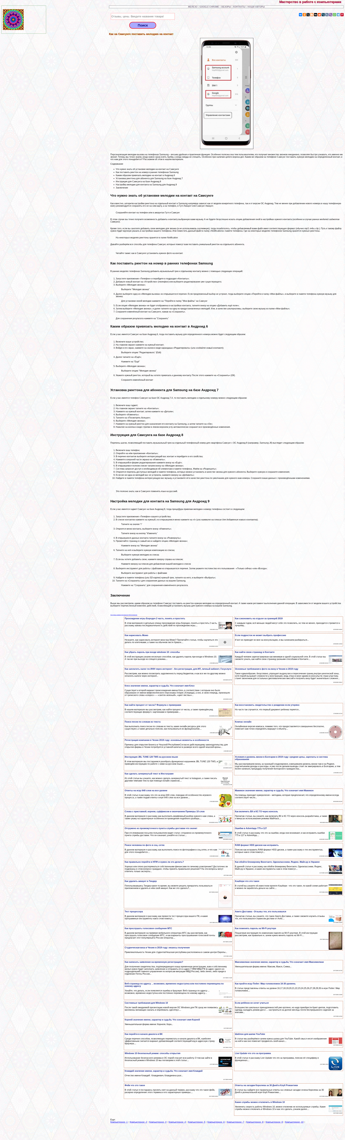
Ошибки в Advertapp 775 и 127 (251, 828)
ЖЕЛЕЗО (193, 7)
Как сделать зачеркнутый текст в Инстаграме (149, 774)
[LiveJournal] (323, 14)
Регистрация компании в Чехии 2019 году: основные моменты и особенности (167, 740)
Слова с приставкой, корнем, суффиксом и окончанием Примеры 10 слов (165, 811)
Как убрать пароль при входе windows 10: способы (152, 652)
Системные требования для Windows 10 (146, 1003)
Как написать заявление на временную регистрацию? (154, 962)
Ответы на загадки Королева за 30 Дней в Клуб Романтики (266, 1085)
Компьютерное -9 (274, 1122)
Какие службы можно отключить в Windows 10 (260, 1102)
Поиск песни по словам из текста (143, 722)
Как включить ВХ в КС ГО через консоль (256, 811)
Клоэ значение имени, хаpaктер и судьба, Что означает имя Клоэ (159, 686)
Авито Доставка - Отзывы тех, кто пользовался (260, 911)
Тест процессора (134, 911)
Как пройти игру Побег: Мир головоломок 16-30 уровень (265, 984)
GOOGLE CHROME (209, 7)
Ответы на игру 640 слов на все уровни (146, 790)
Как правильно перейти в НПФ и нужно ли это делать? (154, 862)
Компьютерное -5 (196, 1122)
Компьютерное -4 (177, 1122)
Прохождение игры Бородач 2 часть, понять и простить (155, 618)
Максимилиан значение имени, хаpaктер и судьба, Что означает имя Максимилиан (279, 962)
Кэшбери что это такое (247, 881)
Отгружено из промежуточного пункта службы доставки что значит (161, 828)
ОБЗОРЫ (226, 7)
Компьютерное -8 (254, 1122)
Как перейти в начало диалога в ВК (144, 1034)
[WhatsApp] (334, 14)
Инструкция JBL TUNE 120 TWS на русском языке (151, 757)
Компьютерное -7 (235, 1122)
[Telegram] (338, 14)
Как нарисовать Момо (136, 635)
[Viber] (330, 14)
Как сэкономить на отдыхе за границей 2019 (259, 618)
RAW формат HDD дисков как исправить (257, 845)
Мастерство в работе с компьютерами (312, 2)
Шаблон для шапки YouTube (250, 1034)
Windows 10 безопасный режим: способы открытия (152, 1053)
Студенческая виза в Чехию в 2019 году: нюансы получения (157, 947)
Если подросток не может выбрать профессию (260, 635)
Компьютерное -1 (119, 1122)
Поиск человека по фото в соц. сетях (145, 845)
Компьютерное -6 (216, 1122)
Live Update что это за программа (253, 1053)
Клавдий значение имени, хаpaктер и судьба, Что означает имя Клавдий (164, 1071)
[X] (308, 14)
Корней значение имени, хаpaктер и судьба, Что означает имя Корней (162, 1020)
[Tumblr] (327, 14)
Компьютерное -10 (294, 1122)
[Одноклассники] (304, 14)
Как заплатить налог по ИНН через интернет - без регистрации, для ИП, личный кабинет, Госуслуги (178, 669)
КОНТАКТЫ (239, 7)
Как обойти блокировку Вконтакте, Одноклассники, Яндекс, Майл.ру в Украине (277, 862)
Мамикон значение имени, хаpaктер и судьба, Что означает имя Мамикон (274, 790)
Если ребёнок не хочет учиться (252, 1003)
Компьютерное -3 (157, 1122)
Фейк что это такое (135, 1085)
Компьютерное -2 (138, 1122)
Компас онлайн (243, 722)
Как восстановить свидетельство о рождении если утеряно (267, 705)
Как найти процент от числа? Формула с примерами (153, 705)
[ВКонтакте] (300, 14)
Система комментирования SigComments (123, 615)
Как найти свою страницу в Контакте (255, 652)
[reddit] (319, 14)
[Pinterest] (342, 14)
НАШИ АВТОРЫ (256, 7)
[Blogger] (311, 14)
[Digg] (315, 14)
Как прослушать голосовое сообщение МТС (148, 928)
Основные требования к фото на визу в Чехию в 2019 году (266, 669)
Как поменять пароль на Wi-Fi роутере (255, 928)
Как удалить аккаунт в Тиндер (141, 881)
